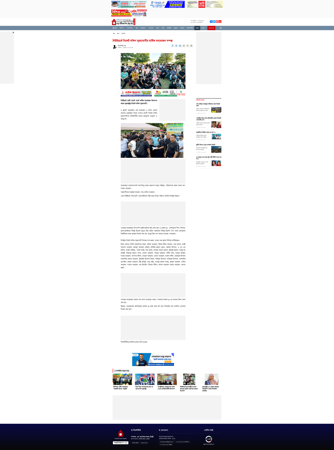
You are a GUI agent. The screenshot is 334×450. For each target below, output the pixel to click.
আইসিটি (169, 28)
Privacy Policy (144, 442)
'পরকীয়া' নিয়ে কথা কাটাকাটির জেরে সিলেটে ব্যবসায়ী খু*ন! (208, 119)
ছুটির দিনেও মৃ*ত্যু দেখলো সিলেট (205, 145)
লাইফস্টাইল (190, 28)
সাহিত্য (182, 28)
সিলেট (121, 28)
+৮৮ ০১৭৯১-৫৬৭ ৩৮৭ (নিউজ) (166, 444)
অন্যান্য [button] (203, 28)
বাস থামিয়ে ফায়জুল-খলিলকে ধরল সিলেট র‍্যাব (208, 105)
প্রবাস (157, 28)
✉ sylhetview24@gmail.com (166, 442)
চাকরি (197, 28)
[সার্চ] (221, 28)
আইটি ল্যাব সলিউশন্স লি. (208, 444)
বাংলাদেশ (129, 28)
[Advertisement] (172, 111)
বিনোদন (151, 28)
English (211, 28)
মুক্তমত (176, 28)
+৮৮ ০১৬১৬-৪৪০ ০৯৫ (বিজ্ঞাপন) (182, 442)
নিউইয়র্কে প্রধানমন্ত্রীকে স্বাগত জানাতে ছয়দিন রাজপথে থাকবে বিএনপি (189, 389)
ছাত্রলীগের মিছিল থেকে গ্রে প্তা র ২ (205, 132)
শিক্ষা (163, 28)
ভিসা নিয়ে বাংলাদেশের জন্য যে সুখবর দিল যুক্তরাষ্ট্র (144, 388)
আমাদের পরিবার (135, 443)
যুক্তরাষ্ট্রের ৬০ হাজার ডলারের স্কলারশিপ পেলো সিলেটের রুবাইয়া (210, 389)
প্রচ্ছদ (115, 28)
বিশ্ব (137, 28)
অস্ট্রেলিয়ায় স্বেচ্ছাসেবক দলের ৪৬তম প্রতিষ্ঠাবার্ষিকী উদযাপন (166, 388)
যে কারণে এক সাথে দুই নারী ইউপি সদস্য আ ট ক (208, 158)
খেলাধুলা (143, 28)
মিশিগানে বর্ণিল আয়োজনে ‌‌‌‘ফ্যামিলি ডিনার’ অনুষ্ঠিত (120, 388)
